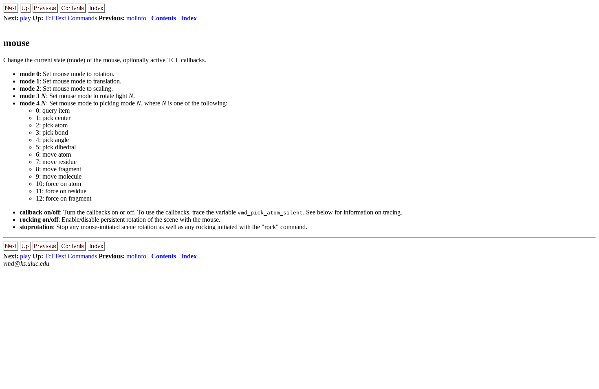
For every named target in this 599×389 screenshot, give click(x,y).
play (25, 18)
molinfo (136, 18)
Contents (163, 18)
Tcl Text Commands (71, 18)
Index (189, 18)
